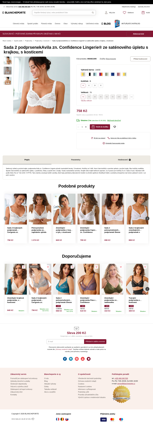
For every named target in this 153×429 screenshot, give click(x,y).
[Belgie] (62, 419)
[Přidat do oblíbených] (114, 126)
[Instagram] (70, 359)
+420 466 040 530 (24, 7)
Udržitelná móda (92, 24)
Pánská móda (46, 24)
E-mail (50, 341)
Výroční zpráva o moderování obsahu (92, 397)
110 (131, 97)
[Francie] (58, 419)
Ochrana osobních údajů (87, 381)
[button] (6, 289)
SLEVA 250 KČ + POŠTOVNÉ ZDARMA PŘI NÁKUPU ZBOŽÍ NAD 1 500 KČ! (32, 34)
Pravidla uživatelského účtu (88, 395)
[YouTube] (82, 359)
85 (101, 97)
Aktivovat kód (138, 34)
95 (113, 97)
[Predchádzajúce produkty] (6, 218)
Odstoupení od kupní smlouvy (21, 389)
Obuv (65, 24)
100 (119, 97)
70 (83, 97)
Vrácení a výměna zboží (19, 386)
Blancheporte (111, 59)
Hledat (91, 12)
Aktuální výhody (50, 384)
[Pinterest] (76, 359)
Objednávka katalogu (129, 7)
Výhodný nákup (77, 24)
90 (107, 97)
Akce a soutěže (50, 392)
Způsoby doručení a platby (20, 381)
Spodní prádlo (32, 24)
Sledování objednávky (18, 384)
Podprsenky (28, 41)
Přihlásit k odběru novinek (95, 341)
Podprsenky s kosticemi (42, 41)
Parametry (75, 160)
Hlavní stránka (7, 41)
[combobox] (59, 12)
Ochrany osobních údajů (64, 349)
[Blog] (88, 359)
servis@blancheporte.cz (126, 384)
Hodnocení (124, 160)
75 (89, 97)
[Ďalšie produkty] (147, 218)
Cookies (81, 384)
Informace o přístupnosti (87, 389)
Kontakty (13, 395)
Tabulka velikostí (86, 100)
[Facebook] (64, 359)
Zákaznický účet (16, 392)
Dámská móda (18, 24)
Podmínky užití (83, 392)
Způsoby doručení (144, 7)
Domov (57, 24)
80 (95, 97)
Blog (46, 381)
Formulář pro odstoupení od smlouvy (23, 378)
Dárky (46, 386)
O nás (46, 378)
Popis (27, 160)
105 (125, 97)
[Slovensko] (67, 419)
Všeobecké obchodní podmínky (89, 378)
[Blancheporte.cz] (14, 13)
